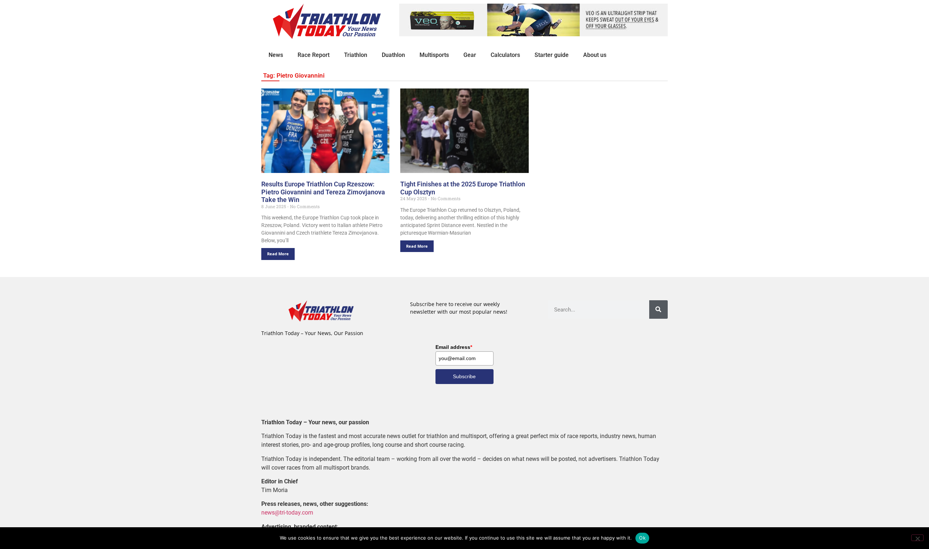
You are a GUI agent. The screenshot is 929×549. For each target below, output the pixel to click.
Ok (642, 538)
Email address (453, 347)
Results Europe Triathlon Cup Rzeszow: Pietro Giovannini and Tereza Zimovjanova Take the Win (323, 191)
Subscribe (464, 376)
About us (594, 54)
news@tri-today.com (287, 512)
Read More (278, 253)
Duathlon (393, 54)
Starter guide (552, 54)
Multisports (434, 54)
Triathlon (355, 54)
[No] (917, 537)
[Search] (658, 309)
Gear (469, 54)
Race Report (314, 54)
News (276, 54)
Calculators (505, 54)
